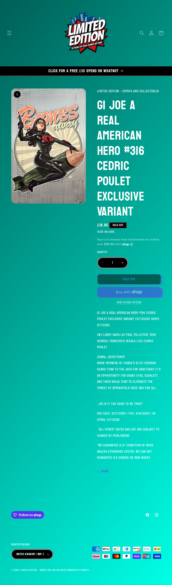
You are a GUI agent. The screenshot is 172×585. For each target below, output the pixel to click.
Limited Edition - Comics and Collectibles (43, 570)
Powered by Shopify (78, 570)
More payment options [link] (129, 303)
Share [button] (105, 471)
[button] (9, 33)
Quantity (102, 252)
